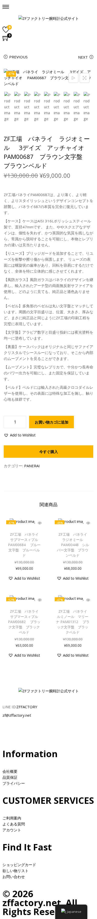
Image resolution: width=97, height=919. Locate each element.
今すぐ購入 (48, 451)
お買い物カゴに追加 (51, 422)
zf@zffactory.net (16, 715)
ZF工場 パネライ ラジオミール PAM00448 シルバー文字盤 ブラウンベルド (73, 545)
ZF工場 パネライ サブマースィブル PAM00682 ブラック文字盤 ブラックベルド (25, 622)
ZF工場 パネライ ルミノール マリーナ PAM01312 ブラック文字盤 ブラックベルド (73, 622)
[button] (20, 435)
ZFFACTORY (26, 706)
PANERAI (32, 465)
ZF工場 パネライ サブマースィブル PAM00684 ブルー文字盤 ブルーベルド (25, 545)
